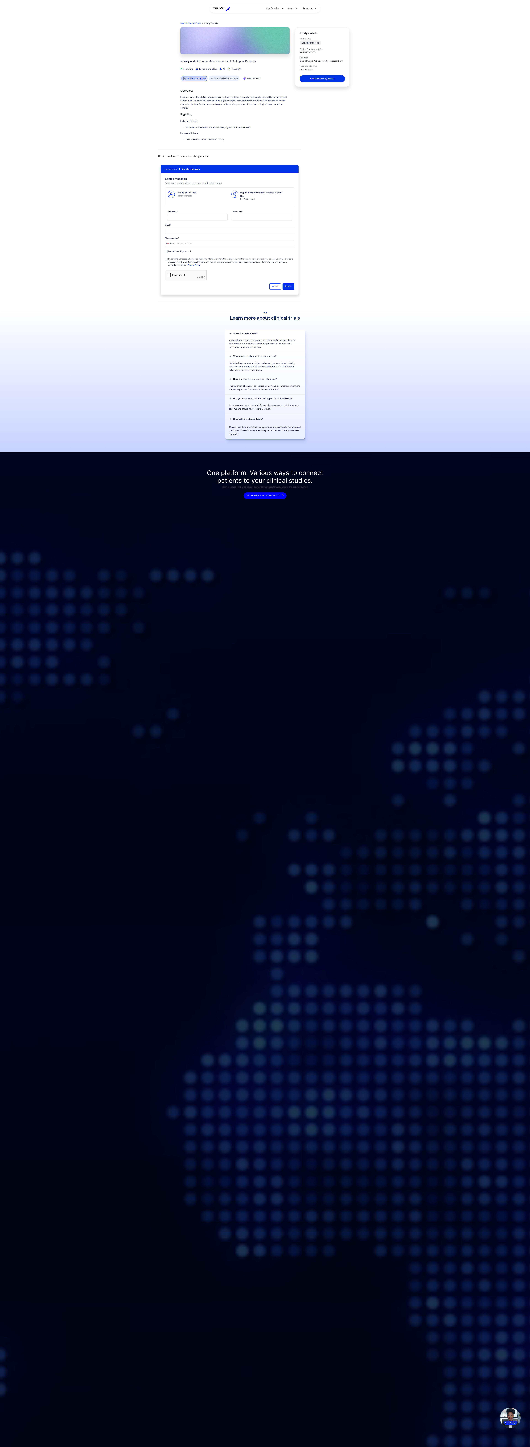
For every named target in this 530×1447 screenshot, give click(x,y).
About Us (292, 8)
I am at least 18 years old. (179, 251)
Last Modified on (308, 66)
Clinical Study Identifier (311, 49)
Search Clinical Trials (190, 23)
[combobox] (170, 243)
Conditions (305, 38)
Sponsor (304, 57)
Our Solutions (273, 8)
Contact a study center (322, 78)
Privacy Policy (194, 265)
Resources (308, 8)
